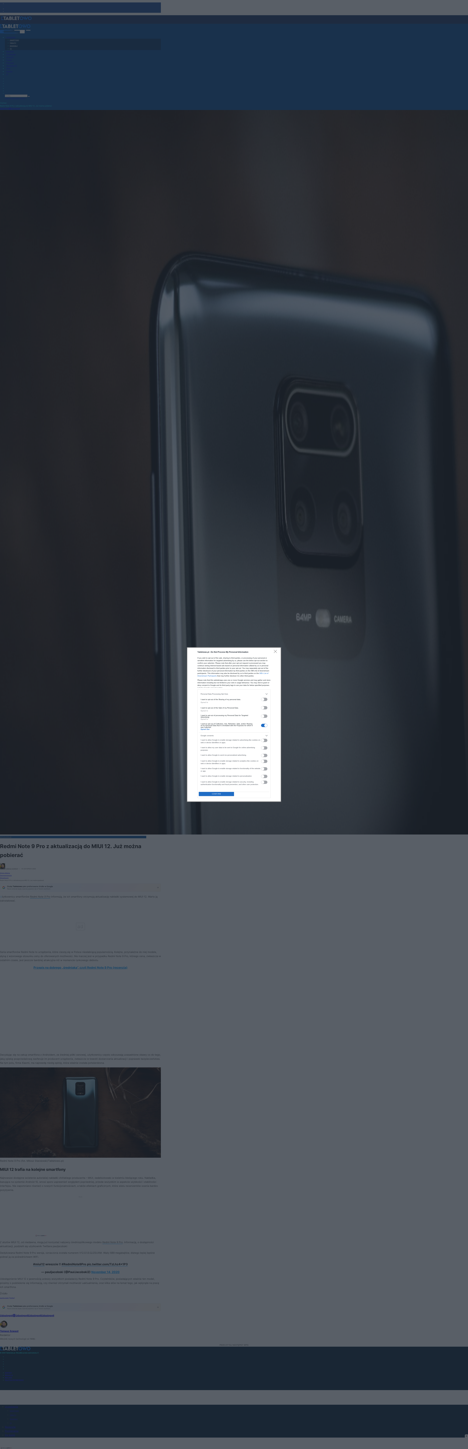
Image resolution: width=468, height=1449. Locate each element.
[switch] (264, 699)
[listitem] (234, 694)
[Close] (276, 652)
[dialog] (234, 724)
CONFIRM (216, 794)
